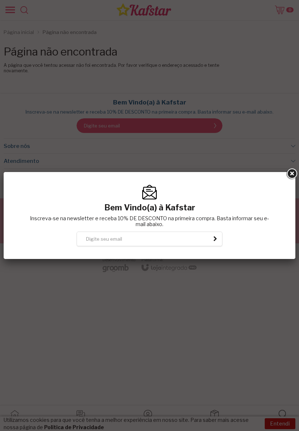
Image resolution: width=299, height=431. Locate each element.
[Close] (291, 173)
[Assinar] (215, 239)
